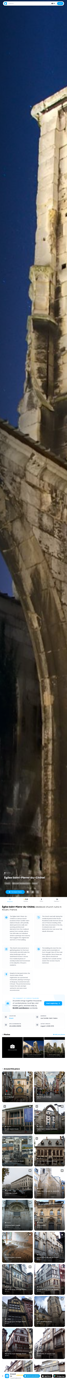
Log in (60, 3)
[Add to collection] (28, 892)
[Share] (37, 892)
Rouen (11, 1018)
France (8, 873)
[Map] (33, 892)
